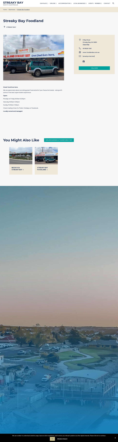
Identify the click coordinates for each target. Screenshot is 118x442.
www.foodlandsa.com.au (91, 52)
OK (52, 439)
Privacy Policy (62, 439)
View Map (86, 44)
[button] (47, 3)
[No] (115, 439)
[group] (21, 161)
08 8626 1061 (87, 48)
